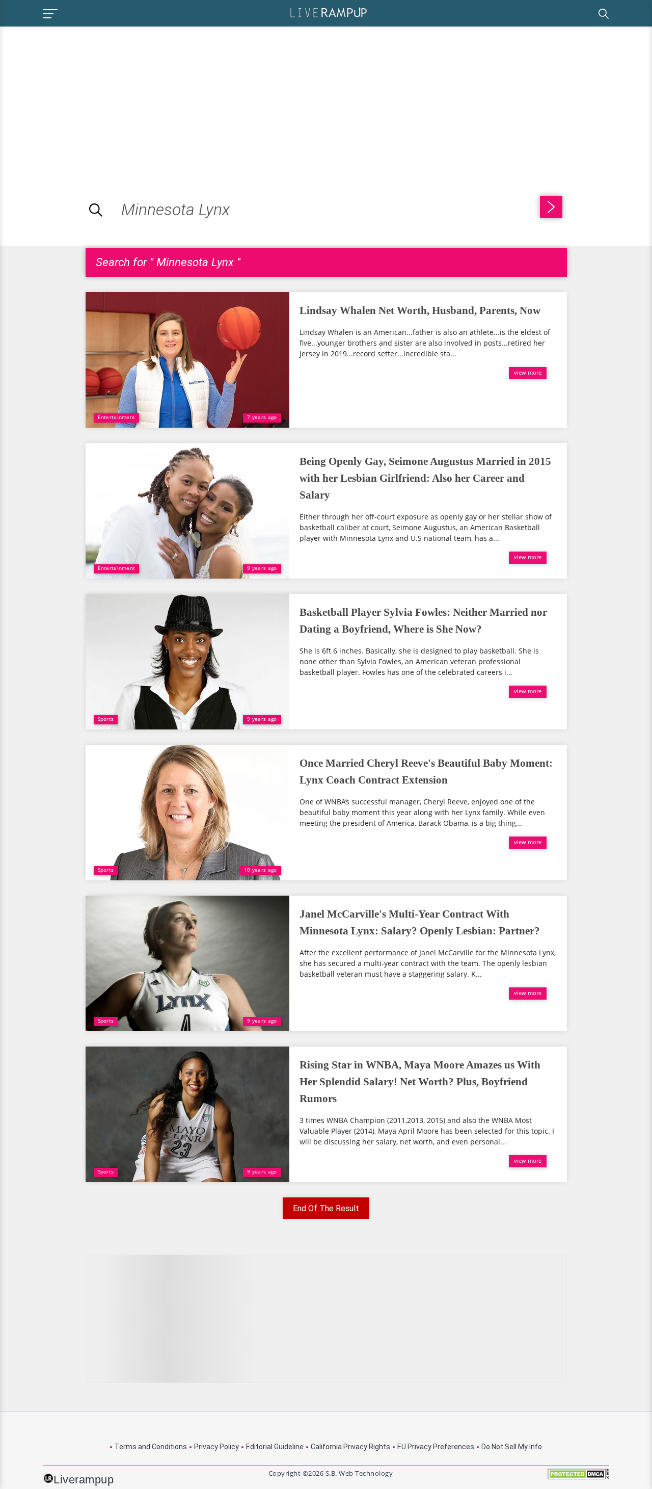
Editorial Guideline (275, 1447)
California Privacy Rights (350, 1447)
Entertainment (116, 417)
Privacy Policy (216, 1447)
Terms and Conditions (151, 1447)
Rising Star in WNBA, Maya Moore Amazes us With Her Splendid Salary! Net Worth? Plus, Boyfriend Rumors (420, 1082)
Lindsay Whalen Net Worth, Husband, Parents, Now (420, 310)
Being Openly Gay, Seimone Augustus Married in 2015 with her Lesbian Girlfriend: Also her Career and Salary (425, 478)
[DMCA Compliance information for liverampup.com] (578, 1477)
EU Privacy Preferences (435, 1447)
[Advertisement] (85, 98)
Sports (106, 718)
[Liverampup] (328, 12)
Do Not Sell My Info (511, 1447)
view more (527, 372)
